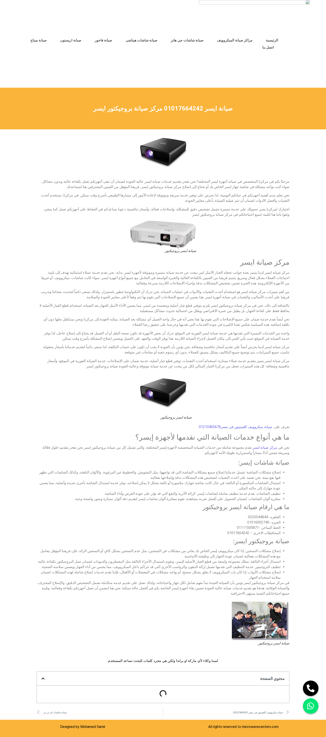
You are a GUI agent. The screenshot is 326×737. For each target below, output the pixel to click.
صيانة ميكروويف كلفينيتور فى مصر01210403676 (235, 427)
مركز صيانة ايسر (265, 447)
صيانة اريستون (70, 40)
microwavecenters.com (260, 727)
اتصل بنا (268, 47)
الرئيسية (272, 40)
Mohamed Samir (92, 727)
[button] (43, 678)
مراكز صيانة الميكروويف (235, 40)
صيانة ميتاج (38, 40)
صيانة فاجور (103, 40)
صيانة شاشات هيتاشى (141, 40)
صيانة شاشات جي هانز (187, 40)
